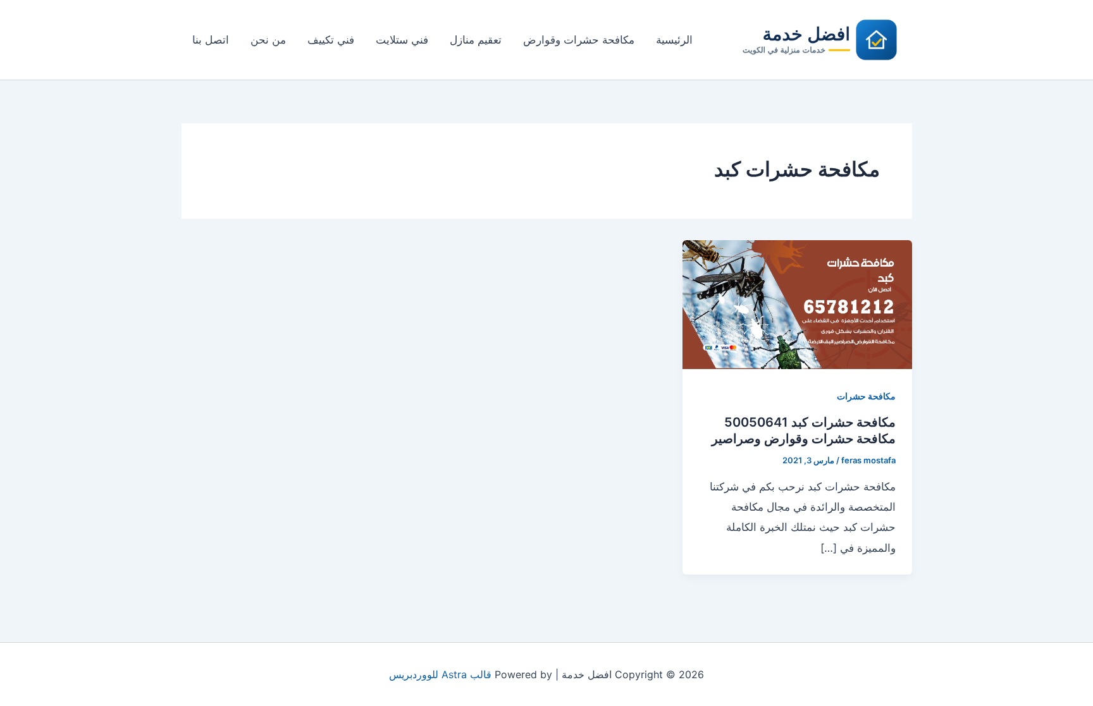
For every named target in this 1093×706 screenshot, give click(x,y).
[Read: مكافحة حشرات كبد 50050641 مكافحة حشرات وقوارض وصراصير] (796, 304)
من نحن (268, 39)
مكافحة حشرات (866, 396)
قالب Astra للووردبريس (440, 674)
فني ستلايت (402, 39)
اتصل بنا (210, 39)
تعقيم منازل (476, 39)
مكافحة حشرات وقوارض (578, 39)
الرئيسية (674, 39)
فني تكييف (330, 39)
